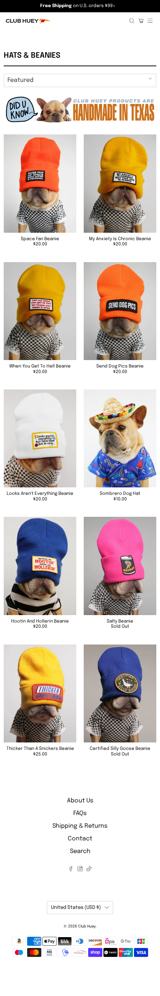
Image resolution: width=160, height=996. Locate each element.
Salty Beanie (120, 621)
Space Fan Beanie (40, 239)
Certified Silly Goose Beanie (120, 749)
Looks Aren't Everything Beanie (40, 493)
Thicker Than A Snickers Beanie (40, 749)
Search (80, 851)
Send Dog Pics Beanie (120, 366)
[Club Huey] (65, 21)
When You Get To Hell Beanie (40, 366)
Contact (80, 839)
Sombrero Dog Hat (120, 493)
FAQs (80, 813)
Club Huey (87, 926)
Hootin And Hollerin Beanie (40, 621)
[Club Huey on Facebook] (70, 869)
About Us (80, 801)
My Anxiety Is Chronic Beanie (120, 239)
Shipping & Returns (80, 826)
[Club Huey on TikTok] (89, 869)
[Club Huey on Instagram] (80, 869)
